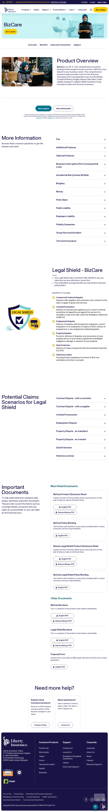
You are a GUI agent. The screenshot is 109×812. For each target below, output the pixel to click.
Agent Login (102, 2)
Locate (92, 2)
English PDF (66, 507)
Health (42, 768)
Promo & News (59, 10)
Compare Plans (40, 725)
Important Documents (61, 45)
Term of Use (7, 794)
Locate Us (67, 752)
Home (41, 760)
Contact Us (68, 748)
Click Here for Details (58, 2)
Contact (84, 2)
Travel (41, 756)
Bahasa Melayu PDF (66, 512)
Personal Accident (47, 764)
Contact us (65, 725)
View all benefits (63, 108)
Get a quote (10, 31)
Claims (36, 10)
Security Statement (33, 797)
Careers (90, 760)
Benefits (44, 45)
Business (43, 772)
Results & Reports (94, 764)
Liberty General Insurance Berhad (26, 805)
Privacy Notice (18, 794)
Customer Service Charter (11, 800)
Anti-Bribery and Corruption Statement (39, 794)
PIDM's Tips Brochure (50, 797)
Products (25, 10)
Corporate (82, 10)
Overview (32, 45)
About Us (91, 752)
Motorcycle (44, 752)
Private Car (44, 748)
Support (45, 10)
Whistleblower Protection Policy (13, 797)
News (89, 756)
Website (50, 118)
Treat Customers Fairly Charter (33, 800)
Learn (71, 10)
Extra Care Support (71, 767)
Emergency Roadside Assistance (72, 757)
